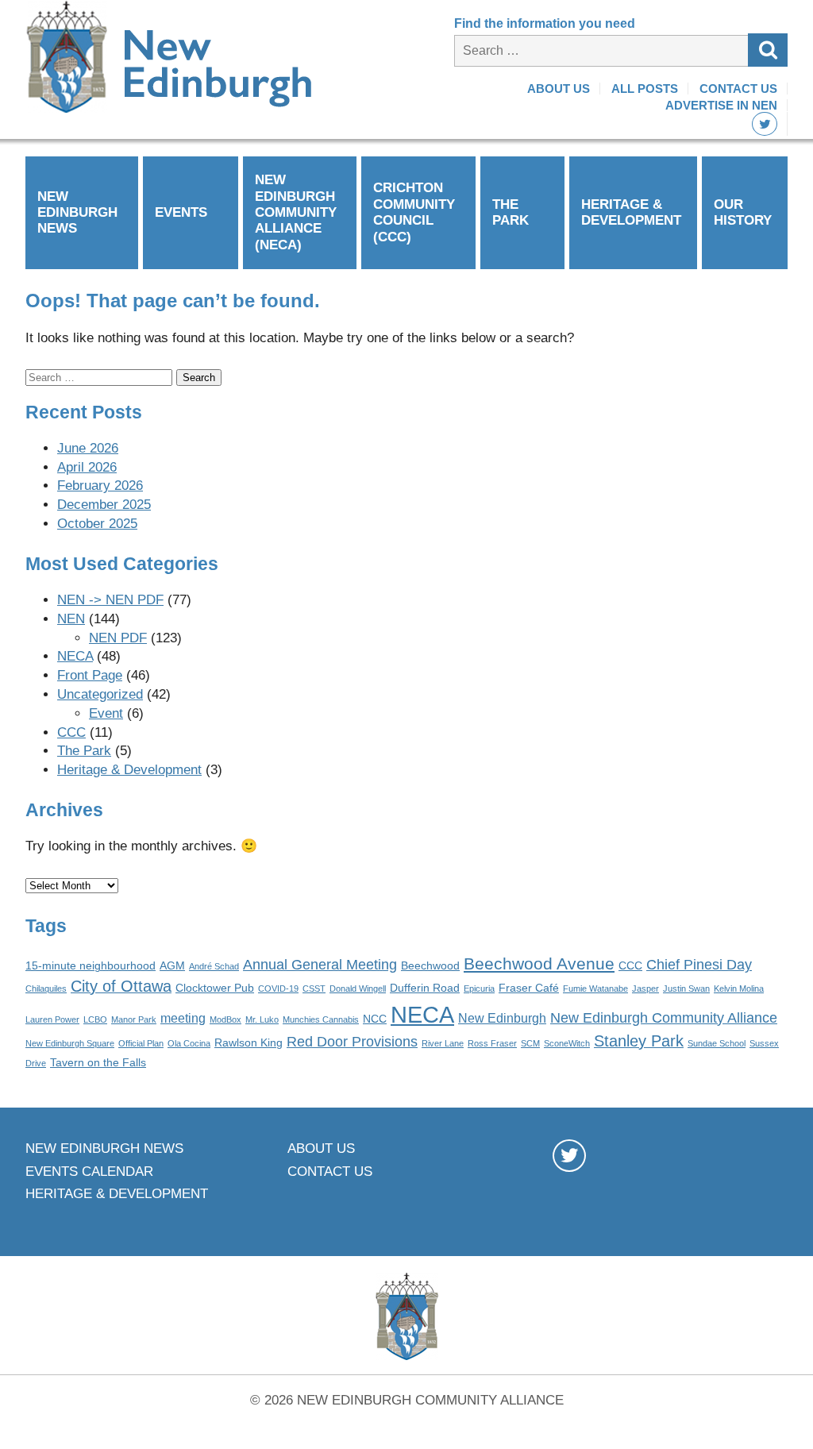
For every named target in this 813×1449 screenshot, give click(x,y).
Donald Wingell (357, 988)
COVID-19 (278, 988)
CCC (71, 732)
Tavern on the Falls (98, 1063)
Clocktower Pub (214, 988)
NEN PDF (118, 637)
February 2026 (100, 485)
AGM (172, 966)
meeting (183, 1018)
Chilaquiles (46, 988)
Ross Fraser (492, 1043)
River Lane (443, 1043)
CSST (314, 988)
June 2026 (87, 448)
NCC (375, 1019)
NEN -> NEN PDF (110, 599)
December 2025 (104, 504)
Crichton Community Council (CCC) (414, 212)
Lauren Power (52, 1019)
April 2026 (87, 467)
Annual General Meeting (320, 965)
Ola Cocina (189, 1043)
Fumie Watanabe (595, 988)
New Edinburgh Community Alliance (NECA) (296, 212)
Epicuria (479, 988)
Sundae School (717, 1043)
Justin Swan (686, 988)
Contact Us (738, 88)
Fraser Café (529, 988)
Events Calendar (89, 1171)
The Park (510, 212)
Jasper (645, 988)
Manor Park (133, 1019)
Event (106, 713)
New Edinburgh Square (69, 1043)
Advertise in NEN (721, 105)
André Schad (214, 966)
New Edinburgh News (77, 213)
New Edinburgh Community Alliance (663, 1018)
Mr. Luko (262, 1019)
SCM (530, 1043)
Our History (743, 212)
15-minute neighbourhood (90, 966)
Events (181, 212)
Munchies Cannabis (321, 1019)
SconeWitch (567, 1043)
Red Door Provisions (352, 1042)
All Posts (644, 88)
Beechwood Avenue (539, 963)
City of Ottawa (121, 986)
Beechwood (430, 966)
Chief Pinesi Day (699, 965)
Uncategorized (100, 694)
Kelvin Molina (739, 988)
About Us (558, 88)
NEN (71, 618)
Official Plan (141, 1043)
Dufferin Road (425, 988)
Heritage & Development (631, 212)
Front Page (89, 675)
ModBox (225, 1019)
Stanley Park (639, 1041)
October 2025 (97, 523)
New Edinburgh (502, 1018)
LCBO (95, 1019)
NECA (75, 656)
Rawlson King (248, 1043)
